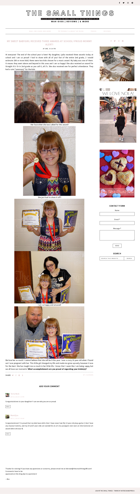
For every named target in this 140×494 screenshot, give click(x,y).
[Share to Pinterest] (19, 375)
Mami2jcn (14, 415)
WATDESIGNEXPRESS (128, 491)
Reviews (107, 31)
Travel (94, 31)
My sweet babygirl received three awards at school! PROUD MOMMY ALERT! (49, 43)
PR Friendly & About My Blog (71, 31)
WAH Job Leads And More (40, 31)
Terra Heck (14, 394)
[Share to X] (13, 375)
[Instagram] (128, 3)
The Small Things (106, 491)
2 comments (89, 375)
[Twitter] (124, 3)
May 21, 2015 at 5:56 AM (17, 418)
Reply (8, 406)
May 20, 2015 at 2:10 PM (17, 397)
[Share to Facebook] (16, 375)
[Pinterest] (132, 3)
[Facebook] (119, 3)
